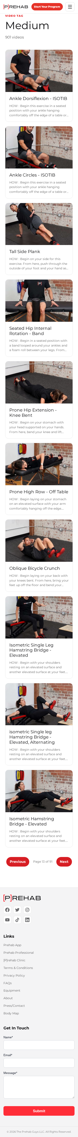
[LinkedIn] (27, 920)
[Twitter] (17, 910)
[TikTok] (17, 920)
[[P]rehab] (39, 898)
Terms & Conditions (18, 968)
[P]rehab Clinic (14, 960)
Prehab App (12, 945)
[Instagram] (27, 910)
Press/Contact (14, 1006)
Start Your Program (47, 6)
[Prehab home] (15, 7)
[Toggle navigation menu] (70, 6)
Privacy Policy (14, 975)
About (8, 998)
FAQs (7, 983)
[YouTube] (7, 920)
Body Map (11, 1013)
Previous (18, 862)
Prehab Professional (18, 953)
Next (64, 862)
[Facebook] (7, 910)
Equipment (11, 990)
